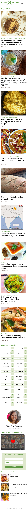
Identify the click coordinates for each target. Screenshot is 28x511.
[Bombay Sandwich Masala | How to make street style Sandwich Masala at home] (13, 12)
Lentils (3, 231)
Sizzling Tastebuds (6, 195)
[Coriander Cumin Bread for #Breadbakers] (13, 169)
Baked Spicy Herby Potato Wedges (18, 493)
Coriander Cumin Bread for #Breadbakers (12, 198)
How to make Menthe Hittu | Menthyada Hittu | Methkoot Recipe (12, 121)
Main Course (8, 231)
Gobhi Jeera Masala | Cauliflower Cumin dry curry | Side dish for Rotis (13, 299)
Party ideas (4, 156)
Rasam (3, 262)
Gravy (3, 334)
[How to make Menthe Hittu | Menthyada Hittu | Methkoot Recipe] (13, 91)
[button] (24, 3)
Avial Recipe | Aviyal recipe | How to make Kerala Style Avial (13, 337)
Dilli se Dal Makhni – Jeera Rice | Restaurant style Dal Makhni (13, 235)
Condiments (4, 38)
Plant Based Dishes (13, 156)
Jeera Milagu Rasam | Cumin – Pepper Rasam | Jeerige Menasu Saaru (14, 266)
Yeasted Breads (16, 195)
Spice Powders (13, 38)
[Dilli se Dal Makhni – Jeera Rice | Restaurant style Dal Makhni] (12, 205)
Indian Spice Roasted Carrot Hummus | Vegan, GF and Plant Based (13, 160)
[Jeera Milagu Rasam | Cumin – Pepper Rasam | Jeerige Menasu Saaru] (13, 242)
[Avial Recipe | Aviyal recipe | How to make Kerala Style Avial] (13, 308)
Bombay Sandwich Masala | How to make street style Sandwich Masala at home (12, 42)
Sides (6, 334)
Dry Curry (4, 295)
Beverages (4, 77)
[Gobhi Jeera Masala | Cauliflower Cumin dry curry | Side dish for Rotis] (13, 275)
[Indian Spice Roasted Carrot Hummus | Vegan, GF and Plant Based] (13, 130)
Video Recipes (22, 38)
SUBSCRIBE (14, 466)
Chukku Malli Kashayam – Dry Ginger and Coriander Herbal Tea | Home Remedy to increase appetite (14, 82)
